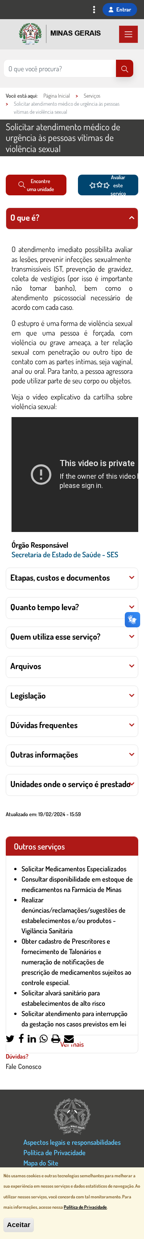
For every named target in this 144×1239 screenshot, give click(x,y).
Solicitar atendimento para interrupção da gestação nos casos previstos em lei (74, 1018)
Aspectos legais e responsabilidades (72, 1142)
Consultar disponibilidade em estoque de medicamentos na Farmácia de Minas (77, 884)
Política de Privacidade (54, 1152)
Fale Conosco (23, 1066)
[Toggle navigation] (94, 10)
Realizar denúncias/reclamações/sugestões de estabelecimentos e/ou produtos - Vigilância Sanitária (74, 915)
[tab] (72, 218)
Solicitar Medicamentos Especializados (74, 868)
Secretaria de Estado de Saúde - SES (65, 554)
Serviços (92, 95)
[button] (10, 1039)
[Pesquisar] (124, 68)
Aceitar (18, 1225)
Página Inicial (56, 95)
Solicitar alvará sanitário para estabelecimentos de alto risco (63, 998)
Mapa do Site (40, 1162)
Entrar (123, 9)
